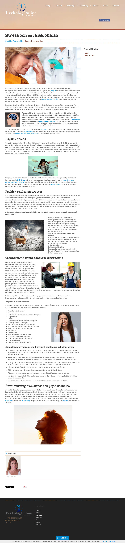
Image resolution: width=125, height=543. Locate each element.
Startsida (8, 41)
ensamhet (43, 129)
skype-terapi (9, 401)
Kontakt (116, 5)
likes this (105, 20)
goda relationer (55, 184)
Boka (105, 5)
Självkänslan (21, 180)
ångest (53, 91)
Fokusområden (18, 41)
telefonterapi (26, 401)
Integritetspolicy (12, 520)
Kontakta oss (89, 55)
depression (76, 119)
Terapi (48, 5)
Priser (95, 5)
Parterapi (71, 5)
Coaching (84, 5)
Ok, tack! (112, 541)
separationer (28, 132)
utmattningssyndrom (47, 121)
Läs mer (104, 541)
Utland (59, 5)
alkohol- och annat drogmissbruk (26, 134)
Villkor (8, 522)
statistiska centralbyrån (50, 99)
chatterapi (65, 401)
